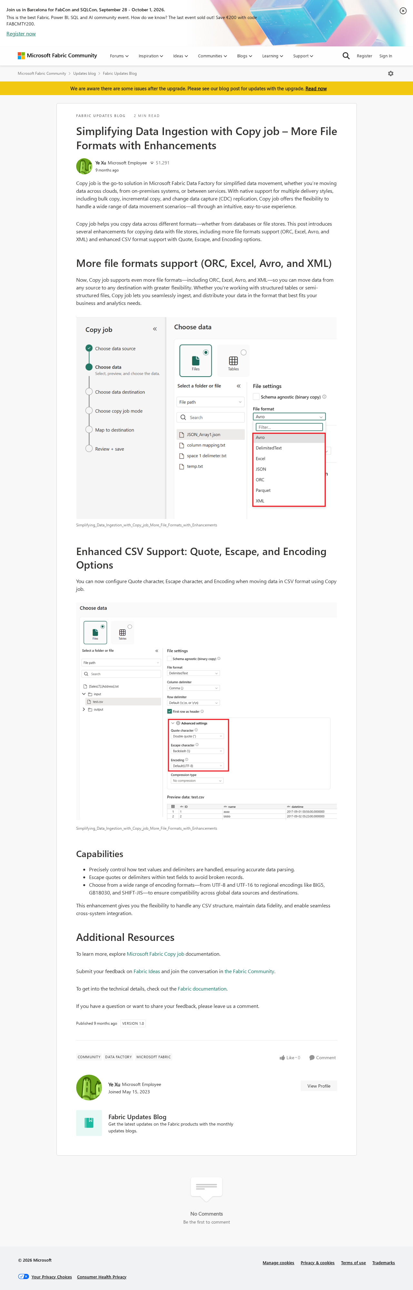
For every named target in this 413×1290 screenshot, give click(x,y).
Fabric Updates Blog (120, 73)
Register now (21, 33)
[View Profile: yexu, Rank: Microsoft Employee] (84, 166)
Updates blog (84, 73)
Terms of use (353, 1262)
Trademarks (383, 1262)
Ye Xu (101, 163)
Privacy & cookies (318, 1262)
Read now (316, 88)
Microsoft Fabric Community (42, 73)
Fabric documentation (202, 988)
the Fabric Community (249, 971)
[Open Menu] (390, 73)
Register (364, 55)
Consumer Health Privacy (101, 1276)
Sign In (385, 55)
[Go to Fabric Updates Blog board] (89, 1123)
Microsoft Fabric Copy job (155, 953)
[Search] (346, 56)
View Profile (318, 1086)
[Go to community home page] (57, 55)
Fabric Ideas (147, 971)
